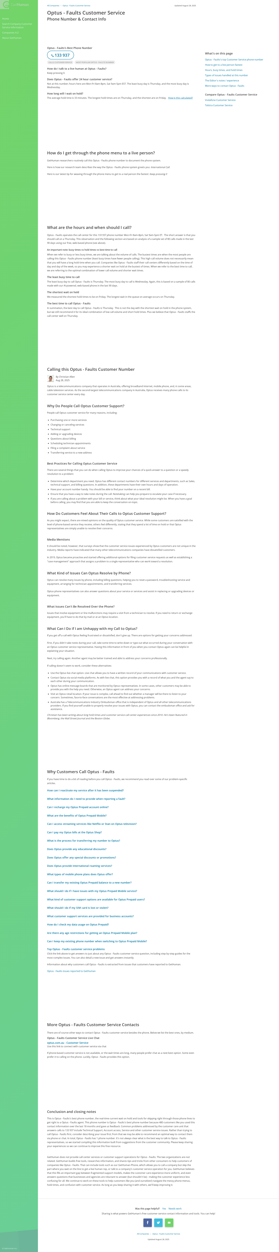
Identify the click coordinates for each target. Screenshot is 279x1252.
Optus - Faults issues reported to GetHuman (71, 971)
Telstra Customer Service (219, 105)
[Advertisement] (121, 124)
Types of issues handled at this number (226, 75)
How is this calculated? (180, 97)
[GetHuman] (14, 4)
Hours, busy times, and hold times (224, 70)
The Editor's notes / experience (222, 80)
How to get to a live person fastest (223, 64)
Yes (164, 1208)
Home (5, 18)
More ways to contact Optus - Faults (224, 85)
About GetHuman (12, 37)
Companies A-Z (10, 32)
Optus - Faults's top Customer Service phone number (234, 59)
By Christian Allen (65, 376)
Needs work (175, 1208)
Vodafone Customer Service (220, 100)
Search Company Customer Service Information (17, 25)
